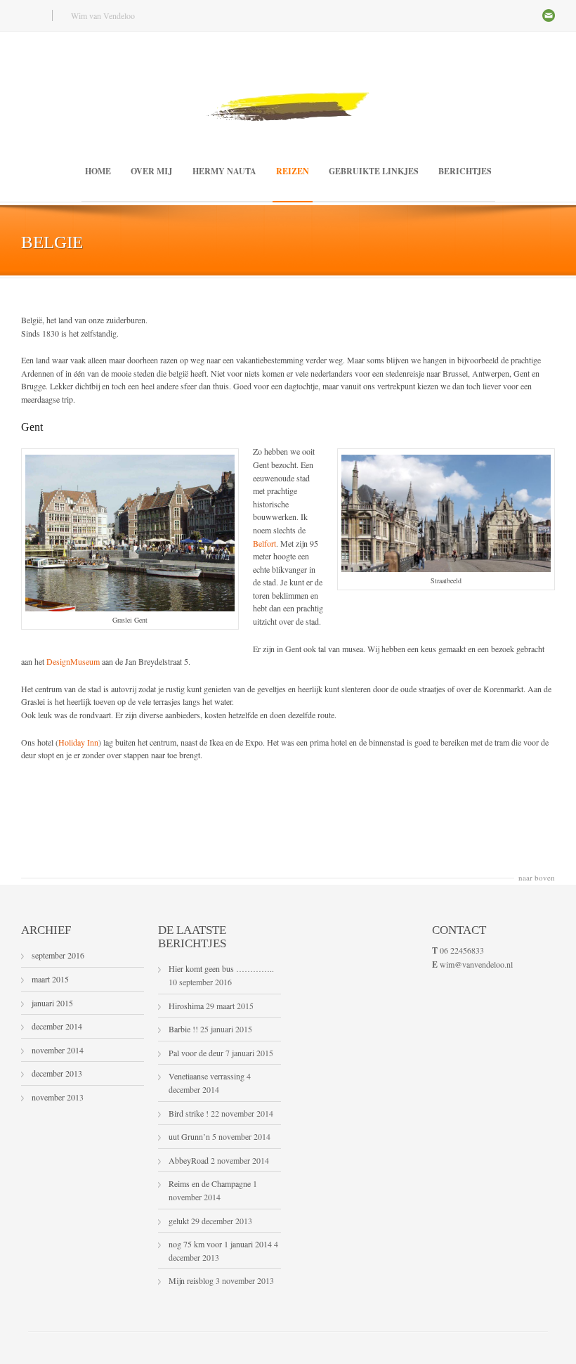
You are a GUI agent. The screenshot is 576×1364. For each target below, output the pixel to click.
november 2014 (58, 1050)
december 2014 (57, 1026)
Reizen (292, 171)
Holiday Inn (78, 742)
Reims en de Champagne (210, 1183)
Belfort (264, 543)
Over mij (152, 171)
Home (98, 171)
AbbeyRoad (189, 1160)
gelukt (179, 1220)
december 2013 (57, 1073)
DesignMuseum (73, 661)
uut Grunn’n (189, 1136)
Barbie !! (183, 1028)
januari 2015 (52, 1002)
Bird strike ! (189, 1113)
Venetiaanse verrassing (206, 1076)
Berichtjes (465, 171)
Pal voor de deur (196, 1052)
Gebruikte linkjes (374, 171)
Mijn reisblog (191, 1280)
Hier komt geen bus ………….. (221, 968)
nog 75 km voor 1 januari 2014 (220, 1243)
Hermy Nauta (224, 171)
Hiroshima (186, 1005)
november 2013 (58, 1097)
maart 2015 (50, 979)
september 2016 (58, 955)
